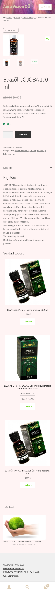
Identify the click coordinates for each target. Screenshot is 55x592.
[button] (47, 38)
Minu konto (9, 587)
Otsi (27, 587)
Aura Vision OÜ (16, 6)
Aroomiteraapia (29, 17)
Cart (42, 585)
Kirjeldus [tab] (7, 167)
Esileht (9, 17)
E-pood (17, 17)
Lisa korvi (22, 134)
